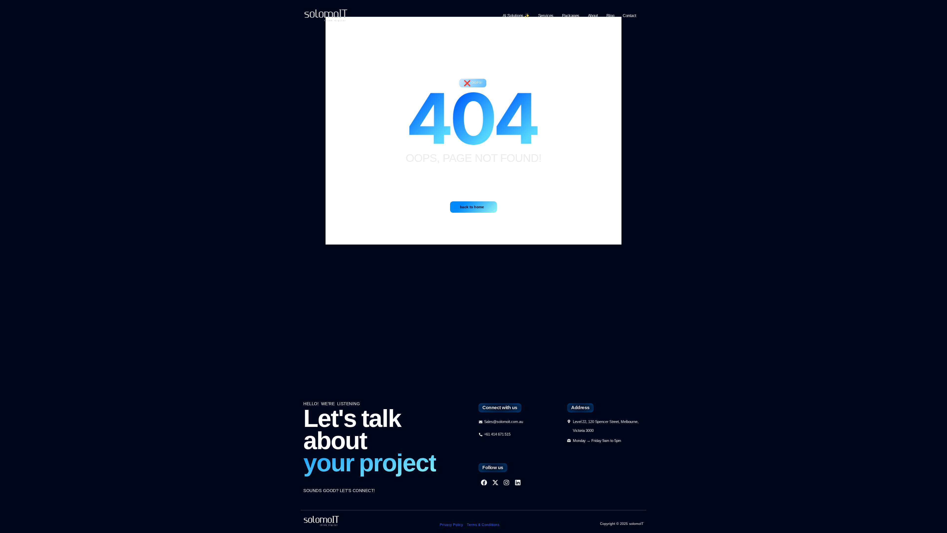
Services (545, 15)
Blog (610, 15)
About (593, 15)
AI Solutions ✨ (516, 15)
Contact (629, 15)
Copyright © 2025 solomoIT (622, 524)
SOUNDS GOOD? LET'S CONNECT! (339, 490)
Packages (570, 15)
